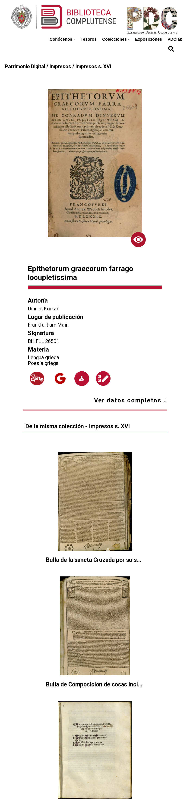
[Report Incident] (103, 378)
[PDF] (81, 378)
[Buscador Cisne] (37, 378)
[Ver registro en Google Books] (60, 378)
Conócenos (61, 39)
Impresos (60, 66)
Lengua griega (43, 357)
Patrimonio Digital (25, 66)
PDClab (175, 39)
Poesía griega (43, 363)
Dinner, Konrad (44, 309)
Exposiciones (148, 39)
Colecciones (114, 39)
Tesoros (89, 39)
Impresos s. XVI (93, 66)
